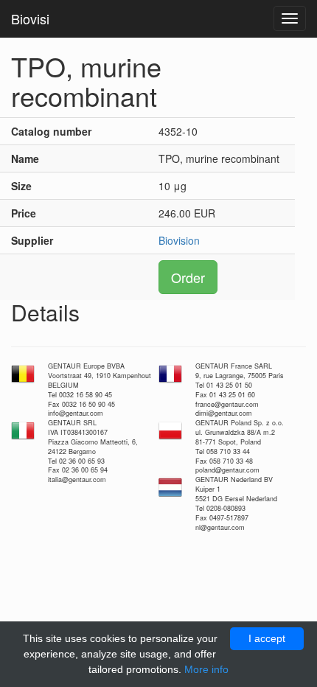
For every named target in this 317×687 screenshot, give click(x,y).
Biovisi (30, 18)
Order (188, 277)
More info (206, 669)
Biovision (179, 240)
